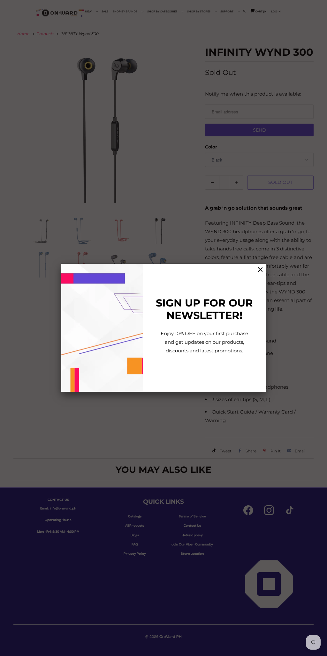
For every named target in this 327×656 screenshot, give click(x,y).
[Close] (260, 269)
